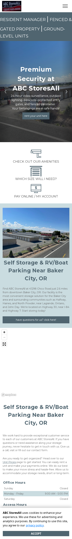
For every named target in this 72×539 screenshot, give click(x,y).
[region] (36, 363)
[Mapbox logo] (8, 395)
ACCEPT (36, 533)
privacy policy (35, 525)
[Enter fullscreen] (4, 344)
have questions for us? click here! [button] (36, 319)
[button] (5, 91)
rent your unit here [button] (35, 115)
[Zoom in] (4, 332)
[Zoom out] (4, 337)
